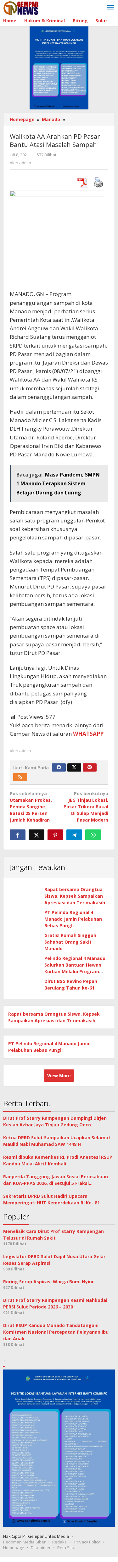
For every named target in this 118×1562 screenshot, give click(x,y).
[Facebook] (59, 767)
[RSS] (20, 777)
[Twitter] (74, 767)
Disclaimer (41, 1547)
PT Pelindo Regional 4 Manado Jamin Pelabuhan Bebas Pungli (73, 919)
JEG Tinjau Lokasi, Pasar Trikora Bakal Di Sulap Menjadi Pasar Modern (86, 806)
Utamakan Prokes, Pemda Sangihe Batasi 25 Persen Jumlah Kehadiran (31, 806)
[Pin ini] (55, 834)
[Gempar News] (21, 7)
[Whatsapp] (93, 834)
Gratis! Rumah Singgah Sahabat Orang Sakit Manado (70, 941)
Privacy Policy (87, 1542)
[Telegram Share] (74, 834)
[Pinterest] (90, 767)
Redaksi (60, 1542)
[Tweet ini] (36, 834)
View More (59, 1076)
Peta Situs (66, 1547)
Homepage (13, 1547)
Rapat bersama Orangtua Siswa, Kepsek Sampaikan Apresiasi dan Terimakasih (74, 896)
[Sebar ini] (17, 834)
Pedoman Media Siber (24, 1542)
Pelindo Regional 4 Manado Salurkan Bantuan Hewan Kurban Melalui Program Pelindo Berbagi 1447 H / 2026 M (74, 971)
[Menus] (110, 7)
